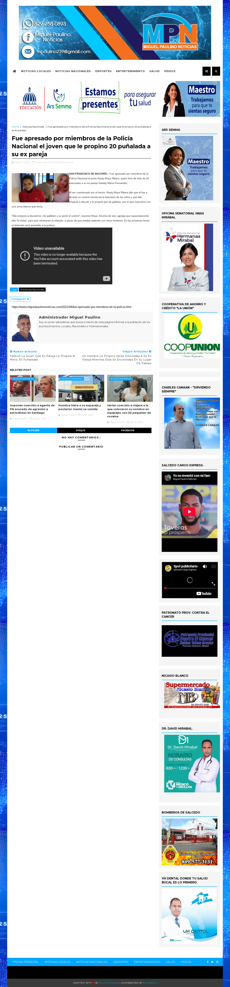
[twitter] (212, 962)
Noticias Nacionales (73, 71)
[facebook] (207, 962)
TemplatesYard (109, 982)
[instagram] (217, 962)
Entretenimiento (130, 71)
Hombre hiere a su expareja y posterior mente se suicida (79, 407)
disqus (80, 430)
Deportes (103, 71)
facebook (127, 430)
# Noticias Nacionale (32, 289)
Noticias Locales (36, 71)
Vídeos (170, 71)
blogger (33, 430)
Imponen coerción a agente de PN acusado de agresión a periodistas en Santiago (32, 409)
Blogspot (150, 982)
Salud (154, 71)
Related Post (20, 370)
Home (15, 126)
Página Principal (26, 962)
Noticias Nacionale (33, 126)
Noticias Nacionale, (63, 162)
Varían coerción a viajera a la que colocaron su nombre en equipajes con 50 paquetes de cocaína (129, 411)
